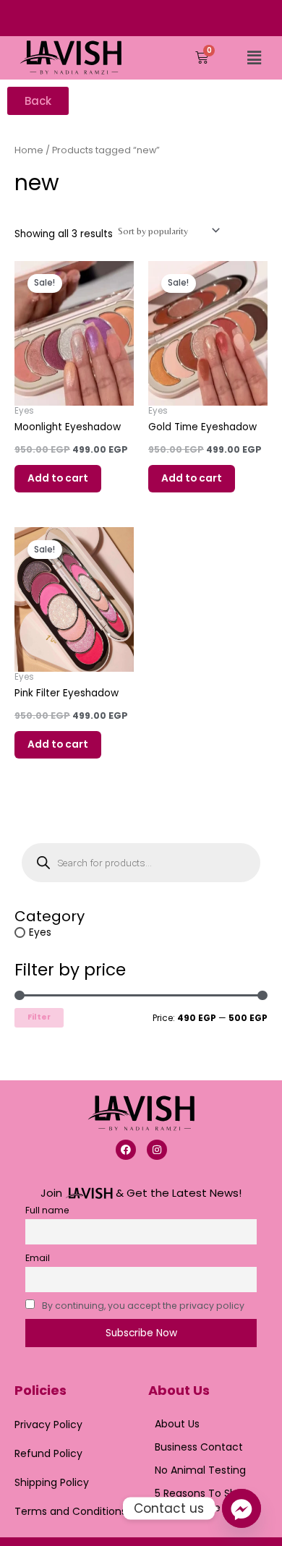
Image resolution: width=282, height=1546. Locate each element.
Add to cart (57, 478)
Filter (39, 1017)
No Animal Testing (200, 1470)
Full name (47, 1210)
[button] (254, 58)
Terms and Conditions (70, 1511)
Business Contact (199, 1447)
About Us (177, 1424)
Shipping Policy (51, 1482)
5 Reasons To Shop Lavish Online (202, 1500)
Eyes (40, 932)
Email (37, 1258)
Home (28, 150)
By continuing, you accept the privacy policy (143, 1305)
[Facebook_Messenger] (241, 1508)
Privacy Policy (48, 1424)
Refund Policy (48, 1453)
